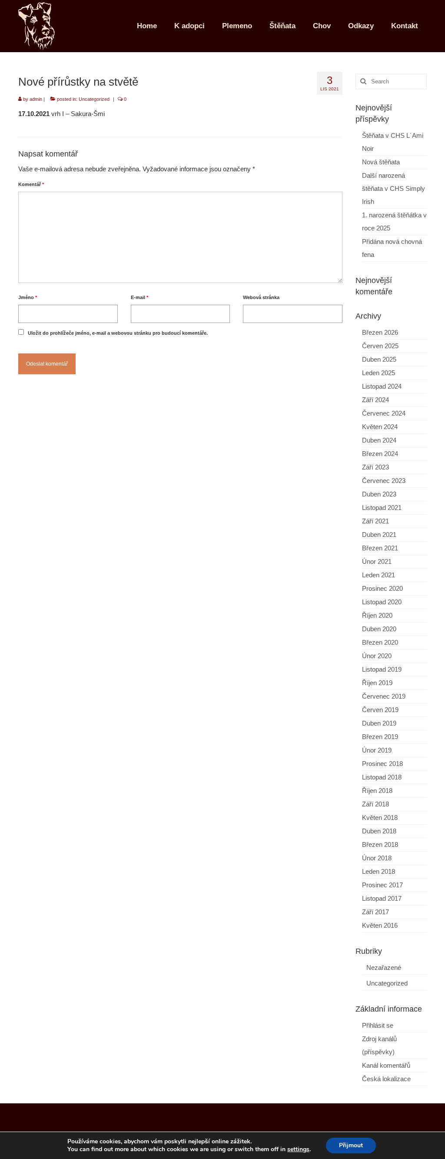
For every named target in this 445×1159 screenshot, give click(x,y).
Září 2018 (375, 804)
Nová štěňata (381, 162)
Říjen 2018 (377, 790)
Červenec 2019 (383, 696)
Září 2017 (375, 912)
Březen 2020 (380, 642)
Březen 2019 (380, 736)
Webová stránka (261, 297)
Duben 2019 (379, 723)
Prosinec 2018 (382, 763)
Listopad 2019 (382, 669)
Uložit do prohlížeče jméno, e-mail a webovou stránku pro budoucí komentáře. (118, 333)
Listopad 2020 (382, 602)
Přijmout (351, 1145)
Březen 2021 (380, 548)
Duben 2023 (379, 494)
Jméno (27, 297)
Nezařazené (383, 967)
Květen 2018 (380, 817)
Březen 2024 (380, 453)
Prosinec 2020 (382, 588)
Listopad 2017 (382, 898)
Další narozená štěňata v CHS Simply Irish (393, 188)
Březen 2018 (380, 844)
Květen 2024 (380, 426)
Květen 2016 (380, 925)
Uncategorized (94, 99)
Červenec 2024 (383, 413)
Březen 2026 (380, 332)
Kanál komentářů (386, 1065)
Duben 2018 (379, 831)
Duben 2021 (379, 534)
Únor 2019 (377, 750)
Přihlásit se (377, 1025)
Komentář (31, 184)
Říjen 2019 (377, 682)
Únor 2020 (377, 655)
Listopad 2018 (382, 777)
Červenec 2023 (383, 480)
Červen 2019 (380, 709)
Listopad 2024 (382, 386)
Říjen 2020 (377, 615)
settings (298, 1149)
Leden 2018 (378, 871)
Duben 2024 (379, 440)
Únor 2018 (377, 858)
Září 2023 (375, 467)
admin (36, 99)
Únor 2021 (377, 561)
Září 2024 (375, 399)
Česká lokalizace (386, 1078)
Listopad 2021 (382, 507)
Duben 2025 (379, 359)
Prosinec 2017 (382, 885)
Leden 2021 (378, 575)
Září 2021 (375, 521)
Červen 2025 (380, 346)
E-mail (139, 297)
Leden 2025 (378, 372)
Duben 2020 (379, 629)
